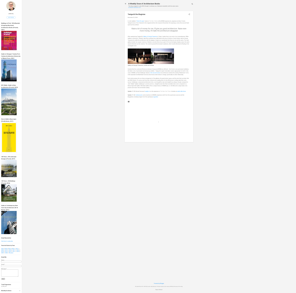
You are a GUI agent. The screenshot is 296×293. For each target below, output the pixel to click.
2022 (13, 248)
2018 (10, 250)
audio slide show (181, 91)
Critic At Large (140, 21)
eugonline (155, 97)
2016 (18, 250)
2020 (2, 250)
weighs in (147, 91)
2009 (2, 253)
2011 (14, 251)
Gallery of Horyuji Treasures (150, 36)
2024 (6, 248)
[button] (189, 14)
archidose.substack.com (134, 7)
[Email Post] (129, 102)
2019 (6, 250)
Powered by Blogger (159, 283)
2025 (2, 248)
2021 (17, 248)
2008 (6, 253)
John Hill (11, 13)
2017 (14, 250)
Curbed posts (139, 95)
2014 (2, 251)
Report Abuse (158, 289)
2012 (10, 251)
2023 (9, 248)
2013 (6, 251)
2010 (18, 251)
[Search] (192, 4)
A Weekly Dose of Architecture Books (144, 4)
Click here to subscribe (7, 241)
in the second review (155, 72)
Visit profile (11, 17)
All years (11, 253)
